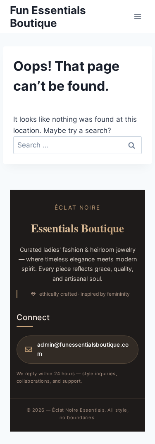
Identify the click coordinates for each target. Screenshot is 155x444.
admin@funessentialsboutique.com (83, 349)
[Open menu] (137, 16)
